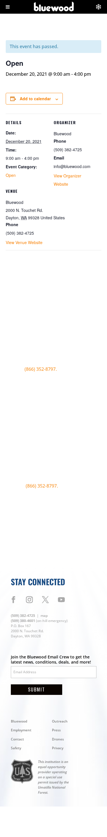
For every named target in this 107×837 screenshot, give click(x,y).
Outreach (60, 721)
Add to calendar (35, 98)
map (44, 615)
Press (56, 730)
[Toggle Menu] (7, 7)
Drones (58, 739)
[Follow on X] (45, 600)
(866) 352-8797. (41, 369)
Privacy (57, 748)
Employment (21, 730)
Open (11, 175)
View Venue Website (24, 242)
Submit (36, 689)
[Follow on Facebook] (13, 600)
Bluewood (19, 721)
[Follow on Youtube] (61, 600)
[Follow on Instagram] (29, 600)
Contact (17, 739)
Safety (16, 748)
